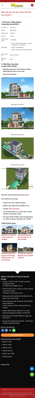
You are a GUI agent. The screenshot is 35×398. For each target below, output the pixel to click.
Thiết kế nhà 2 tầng (14, 395)
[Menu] (2, 5)
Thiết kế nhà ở (22, 395)
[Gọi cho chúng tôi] (14, 330)
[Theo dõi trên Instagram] (6, 330)
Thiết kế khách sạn (30, 394)
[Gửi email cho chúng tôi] (10, 330)
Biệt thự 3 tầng (7, 348)
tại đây (27, 195)
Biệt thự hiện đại (7, 350)
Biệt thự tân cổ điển (13, 394)
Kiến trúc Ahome (14, 209)
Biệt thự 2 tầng (7, 344)
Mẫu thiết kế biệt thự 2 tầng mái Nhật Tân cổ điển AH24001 (25, 237)
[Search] (32, 5)
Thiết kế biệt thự (7, 356)
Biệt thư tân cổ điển (8, 353)
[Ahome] (17, 5)
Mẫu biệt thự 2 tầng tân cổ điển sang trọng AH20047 (9, 237)
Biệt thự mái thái (21, 393)
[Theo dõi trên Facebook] (2, 330)
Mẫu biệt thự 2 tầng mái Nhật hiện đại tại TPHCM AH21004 (25, 256)
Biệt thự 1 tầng (7, 341)
